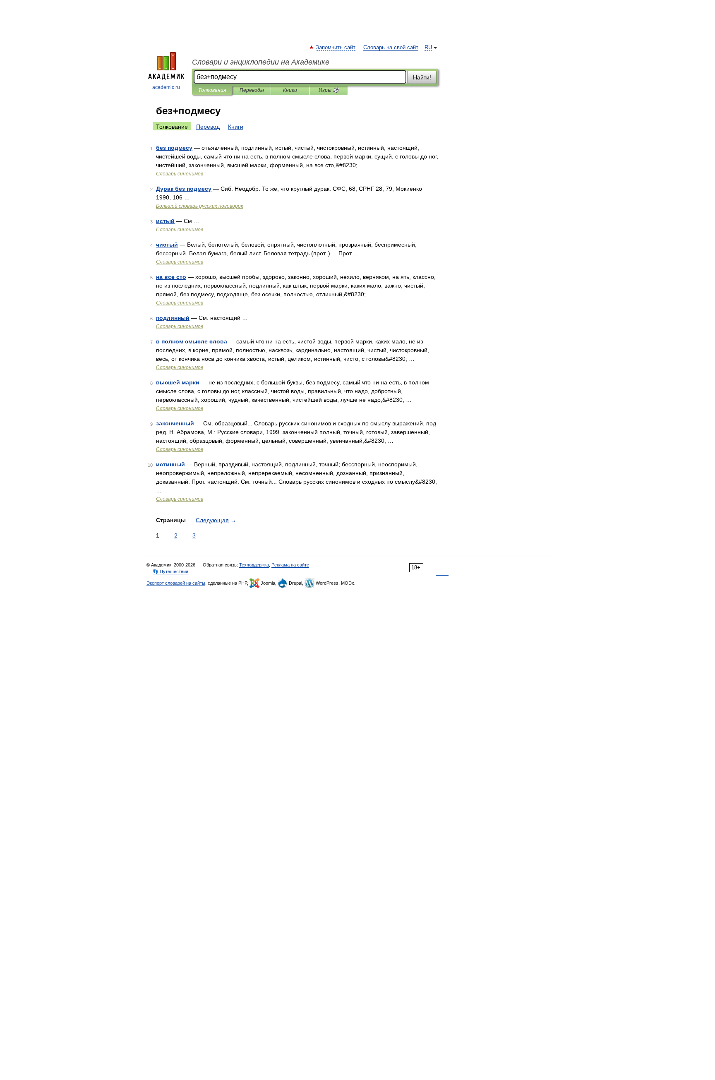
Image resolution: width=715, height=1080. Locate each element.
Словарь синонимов (179, 174)
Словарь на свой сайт (390, 47)
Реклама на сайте (290, 564)
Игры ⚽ (329, 90)
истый (165, 221)
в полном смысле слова (191, 341)
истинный (170, 464)
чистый (167, 244)
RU (428, 47)
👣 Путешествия (170, 571)
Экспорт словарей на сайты (175, 583)
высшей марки (177, 382)
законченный (175, 423)
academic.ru (166, 87)
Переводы (252, 90)
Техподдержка (254, 564)
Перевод (208, 126)
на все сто (171, 277)
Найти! (422, 77)
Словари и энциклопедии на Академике (260, 62)
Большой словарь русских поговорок (199, 206)
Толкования (212, 90)
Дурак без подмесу (183, 188)
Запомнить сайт (336, 47)
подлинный (173, 317)
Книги (290, 90)
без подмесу (174, 147)
